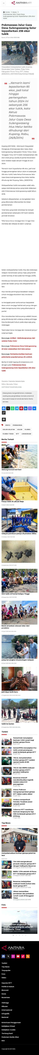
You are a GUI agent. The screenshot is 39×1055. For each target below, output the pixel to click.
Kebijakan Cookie (8, 1030)
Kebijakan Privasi (8, 1026)
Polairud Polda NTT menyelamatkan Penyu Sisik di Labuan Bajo (17, 500)
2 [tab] (16, 935)
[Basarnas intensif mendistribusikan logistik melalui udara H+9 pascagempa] (7, 781)
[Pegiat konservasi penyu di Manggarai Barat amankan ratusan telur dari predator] (19, 612)
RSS (3, 1041)
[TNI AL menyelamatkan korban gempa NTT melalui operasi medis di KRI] (7, 761)
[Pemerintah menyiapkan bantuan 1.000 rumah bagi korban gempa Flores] (7, 741)
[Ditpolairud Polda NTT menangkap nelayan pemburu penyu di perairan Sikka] (19, 520)
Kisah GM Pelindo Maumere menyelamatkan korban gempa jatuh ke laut (18, 853)
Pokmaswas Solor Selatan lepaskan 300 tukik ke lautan (18, 723)
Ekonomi (5, 990)
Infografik (5, 1014)
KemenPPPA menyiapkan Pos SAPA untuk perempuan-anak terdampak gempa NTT (24, 750)
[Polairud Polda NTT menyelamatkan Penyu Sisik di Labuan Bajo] (19, 488)
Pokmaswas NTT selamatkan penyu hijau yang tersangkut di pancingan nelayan (19, 659)
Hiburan (5, 1006)
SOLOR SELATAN (9, 429)
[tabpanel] (19, 922)
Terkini (5, 732)
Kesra (14, 12)
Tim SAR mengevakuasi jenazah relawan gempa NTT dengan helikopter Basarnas (24, 864)
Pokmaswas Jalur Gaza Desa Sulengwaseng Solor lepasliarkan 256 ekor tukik (19, 16)
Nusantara (6, 997)
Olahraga (5, 1003)
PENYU (7, 425)
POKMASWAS (17, 425)
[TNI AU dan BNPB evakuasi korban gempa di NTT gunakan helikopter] (7, 771)
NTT (17, 434)
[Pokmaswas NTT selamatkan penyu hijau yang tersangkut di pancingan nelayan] (19, 647)
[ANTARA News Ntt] (21, 3)
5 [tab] (26, 935)
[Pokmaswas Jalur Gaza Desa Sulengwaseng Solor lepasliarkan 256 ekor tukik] (19, 840)
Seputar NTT (7, 983)
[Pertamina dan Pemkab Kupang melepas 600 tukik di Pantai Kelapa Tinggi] (19, 581)
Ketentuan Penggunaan (11, 1022)
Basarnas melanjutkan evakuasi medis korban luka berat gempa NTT (24, 884)
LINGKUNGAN (26, 434)
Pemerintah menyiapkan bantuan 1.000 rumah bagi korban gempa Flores (23, 740)
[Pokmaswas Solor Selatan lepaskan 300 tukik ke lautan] (19, 711)
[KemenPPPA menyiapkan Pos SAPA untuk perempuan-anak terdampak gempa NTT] (7, 751)
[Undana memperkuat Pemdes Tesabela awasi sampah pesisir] (7, 803)
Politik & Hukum (8, 987)
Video (4, 978)
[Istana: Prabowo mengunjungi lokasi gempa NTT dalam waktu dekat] (7, 793)
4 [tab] (23, 935)
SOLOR (19, 429)
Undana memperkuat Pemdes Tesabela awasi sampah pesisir (22, 802)
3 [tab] (20, 935)
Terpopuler (6, 970)
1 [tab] (13, 935)
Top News (6, 823)
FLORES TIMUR (8, 434)
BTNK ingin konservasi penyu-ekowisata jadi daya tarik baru (18, 691)
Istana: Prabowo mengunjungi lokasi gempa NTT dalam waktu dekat (24, 792)
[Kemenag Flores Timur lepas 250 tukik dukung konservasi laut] (19, 456)
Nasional (5, 1017)
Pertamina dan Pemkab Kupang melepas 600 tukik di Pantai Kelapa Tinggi (19, 593)
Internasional (7, 1010)
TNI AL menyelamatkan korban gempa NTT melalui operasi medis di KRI (24, 760)
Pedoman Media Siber (10, 1037)
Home (7, 12)
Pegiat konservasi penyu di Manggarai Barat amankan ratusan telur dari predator (18, 626)
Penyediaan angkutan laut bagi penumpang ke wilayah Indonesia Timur (18, 927)
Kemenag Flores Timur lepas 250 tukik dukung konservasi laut (18, 468)
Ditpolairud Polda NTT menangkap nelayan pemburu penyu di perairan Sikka (19, 532)
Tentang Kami (7, 1033)
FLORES (27, 429)
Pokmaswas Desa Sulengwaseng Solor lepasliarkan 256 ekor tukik (18, 368)
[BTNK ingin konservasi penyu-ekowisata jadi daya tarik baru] (19, 679)
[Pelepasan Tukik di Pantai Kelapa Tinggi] (18, 551)
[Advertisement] (19, 246)
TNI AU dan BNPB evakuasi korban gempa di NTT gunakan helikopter (23, 770)
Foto (4, 905)
